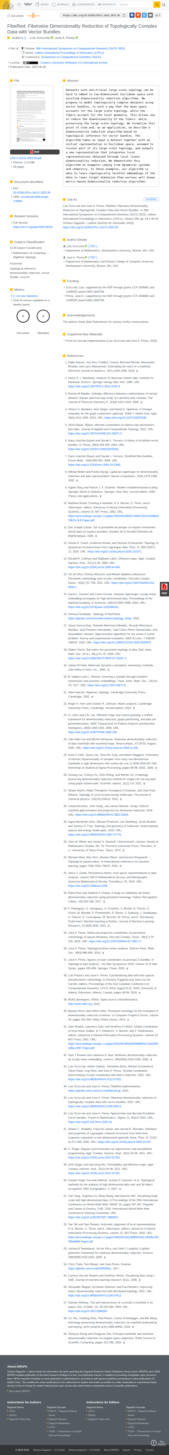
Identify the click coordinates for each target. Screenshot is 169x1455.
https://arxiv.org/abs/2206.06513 (33, 227)
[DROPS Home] (19, 4)
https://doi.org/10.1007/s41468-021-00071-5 (95, 433)
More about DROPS (19, 1391)
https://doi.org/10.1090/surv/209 (87, 885)
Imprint (126, 1450)
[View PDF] (31, 115)
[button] (28, 4)
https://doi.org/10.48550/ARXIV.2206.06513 (94, 1106)
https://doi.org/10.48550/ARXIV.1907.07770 (94, 834)
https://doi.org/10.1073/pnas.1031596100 (93, 607)
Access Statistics (27, 296)
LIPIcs (12, 1411)
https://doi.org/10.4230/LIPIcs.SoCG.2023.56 (90, 227)
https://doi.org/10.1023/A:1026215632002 (93, 449)
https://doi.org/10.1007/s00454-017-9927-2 (115, 941)
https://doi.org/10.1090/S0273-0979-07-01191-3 (97, 658)
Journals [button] (62, 4)
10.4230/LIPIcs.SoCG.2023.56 (31, 192)
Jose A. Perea (65, 38)
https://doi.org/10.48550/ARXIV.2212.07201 (94, 1079)
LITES (52, 1427)
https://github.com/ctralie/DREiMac (89, 1268)
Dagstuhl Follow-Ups (20, 1419)
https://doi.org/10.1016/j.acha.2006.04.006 (94, 567)
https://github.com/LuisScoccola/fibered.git (94, 1090)
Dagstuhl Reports (58, 1419)
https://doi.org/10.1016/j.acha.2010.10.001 (94, 1173)
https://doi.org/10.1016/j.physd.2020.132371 (114, 551)
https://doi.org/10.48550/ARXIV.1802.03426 (101, 814)
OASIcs (13, 1415)
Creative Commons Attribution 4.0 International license (73, 62)
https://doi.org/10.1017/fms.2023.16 (90, 1122)
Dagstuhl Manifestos (59, 1423)
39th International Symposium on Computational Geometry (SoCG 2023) (80, 48)
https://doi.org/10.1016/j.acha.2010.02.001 (94, 1157)
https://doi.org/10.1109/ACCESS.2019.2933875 (122, 642)
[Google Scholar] (137, 370)
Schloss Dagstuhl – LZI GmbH (49, 1450)
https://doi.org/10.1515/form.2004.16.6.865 (94, 464)
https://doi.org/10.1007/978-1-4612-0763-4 (94, 386)
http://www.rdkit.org (80, 1003)
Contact (150, 1450)
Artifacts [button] (108, 4)
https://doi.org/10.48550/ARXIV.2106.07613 (94, 1295)
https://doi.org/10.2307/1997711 (106, 685)
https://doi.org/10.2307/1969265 (87, 1311)
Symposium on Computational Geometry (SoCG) (71, 57)
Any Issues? (162, 1442)
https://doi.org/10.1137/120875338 (125, 417)
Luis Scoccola (40, 38)
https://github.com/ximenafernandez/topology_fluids (100, 618)
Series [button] (44, 4)
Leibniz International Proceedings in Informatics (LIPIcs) (69, 52)
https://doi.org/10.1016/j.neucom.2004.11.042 (110, 747)
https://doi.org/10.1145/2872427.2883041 (93, 1217)
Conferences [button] (85, 4)
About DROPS (111, 1450)
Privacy (138, 1450)
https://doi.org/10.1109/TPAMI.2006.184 (92, 732)
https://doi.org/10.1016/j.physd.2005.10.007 (124, 1141)
